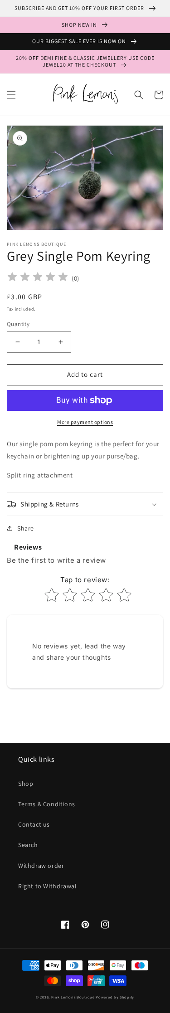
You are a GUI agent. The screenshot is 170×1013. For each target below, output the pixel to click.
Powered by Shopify (115, 996)
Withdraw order (41, 866)
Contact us (34, 824)
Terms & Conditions (46, 804)
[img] (37, 278)
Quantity (18, 324)
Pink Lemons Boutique (73, 996)
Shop (25, 783)
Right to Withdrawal (47, 886)
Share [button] (25, 528)
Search (28, 845)
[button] (11, 95)
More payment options (85, 422)
